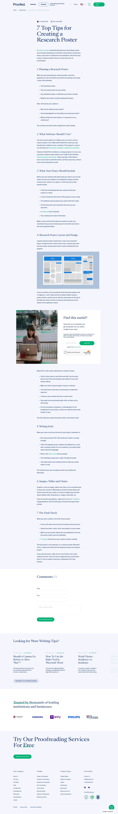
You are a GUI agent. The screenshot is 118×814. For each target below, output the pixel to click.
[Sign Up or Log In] (89, 4)
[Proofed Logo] (19, 4)
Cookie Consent (107, 811)
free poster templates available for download (64, 148)
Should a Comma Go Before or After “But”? (24, 660)
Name (38, 588)
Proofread (44, 539)
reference (45, 212)
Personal (43, 4)
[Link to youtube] (89, 787)
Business (33, 4)
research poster (43, 50)
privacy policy (77, 347)
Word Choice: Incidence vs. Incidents (85, 660)
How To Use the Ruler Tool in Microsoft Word (54, 660)
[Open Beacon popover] (111, 807)
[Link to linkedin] (85, 787)
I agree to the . (74, 347)
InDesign (53, 157)
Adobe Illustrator (42, 157)
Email (38, 595)
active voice (53, 454)
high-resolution (74, 499)
